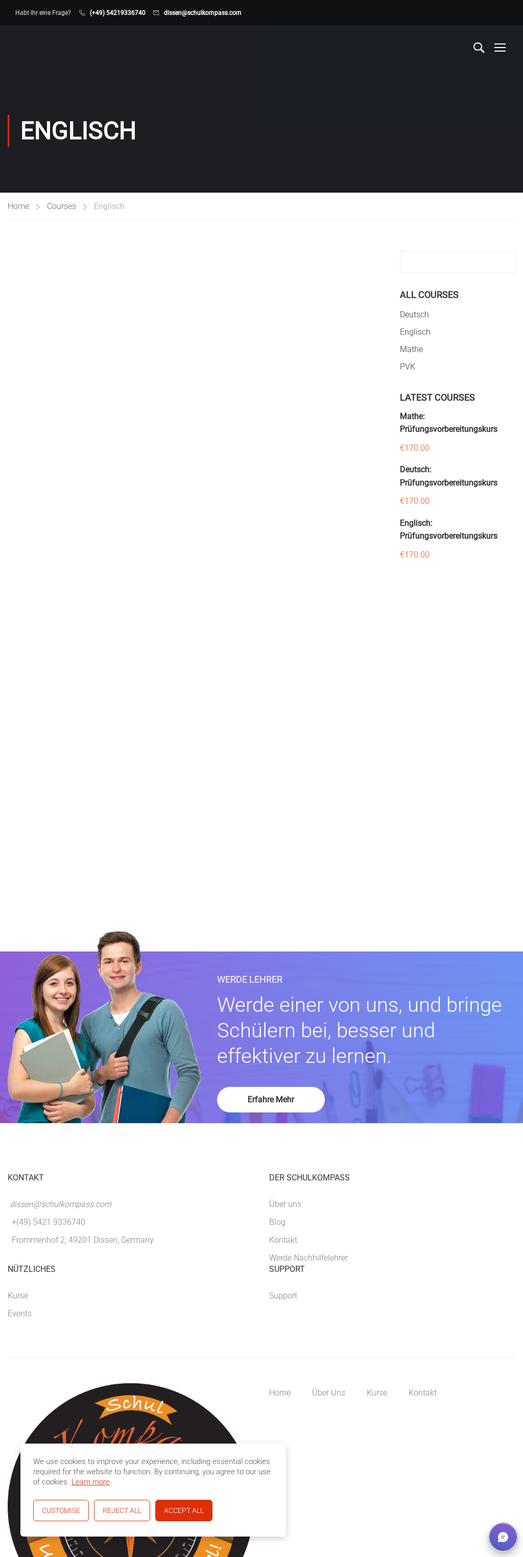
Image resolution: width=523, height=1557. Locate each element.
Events (20, 1313)
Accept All (184, 1510)
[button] (503, 1537)
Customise (61, 1510)
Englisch (415, 332)
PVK (407, 366)
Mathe (411, 349)
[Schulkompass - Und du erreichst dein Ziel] (34, 47)
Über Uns (328, 1393)
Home (18, 206)
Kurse (18, 1295)
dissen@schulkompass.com (203, 12)
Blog (277, 1222)
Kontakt (283, 1240)
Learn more (91, 1481)
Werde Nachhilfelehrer (308, 1258)
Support (283, 1295)
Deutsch (414, 314)
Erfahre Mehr (271, 1099)
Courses (61, 206)
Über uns (285, 1204)
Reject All (122, 1510)
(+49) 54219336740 (118, 12)
